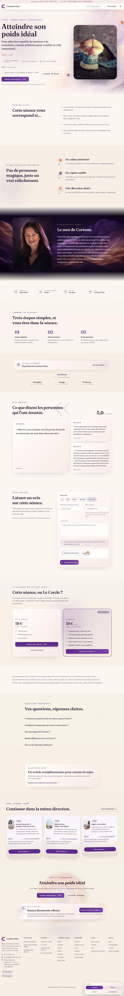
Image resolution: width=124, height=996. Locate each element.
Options (94, 991)
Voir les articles (98, 365)
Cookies (111, 948)
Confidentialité (113, 945)
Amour (60, 948)
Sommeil (60, 945)
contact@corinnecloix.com (12, 957)
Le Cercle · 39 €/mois (51, 74)
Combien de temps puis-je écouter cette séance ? (47, 725)
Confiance (61, 957)
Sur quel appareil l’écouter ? (37, 731)
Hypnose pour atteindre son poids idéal (42, 783)
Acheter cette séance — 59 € (15, 79)
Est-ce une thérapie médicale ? (38, 745)
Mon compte (112, 6)
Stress (60, 951)
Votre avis (64, 521)
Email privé (89, 504)
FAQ (92, 948)
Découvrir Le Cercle (86, 651)
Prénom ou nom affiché (69, 504)
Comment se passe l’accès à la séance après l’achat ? (48, 718)
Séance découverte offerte (30, 946)
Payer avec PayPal (36, 650)
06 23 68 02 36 (9, 954)
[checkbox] (20, 73)
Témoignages (78, 957)
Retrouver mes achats (98, 951)
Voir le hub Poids (107, 809)
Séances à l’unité (46, 942)
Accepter (94, 987)
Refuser (112, 987)
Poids (59, 942)
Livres (76, 948)
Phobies (60, 954)
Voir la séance (23, 851)
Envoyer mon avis (71, 562)
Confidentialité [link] (112, 991)
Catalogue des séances (28, 951)
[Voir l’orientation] (88, 6)
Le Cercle (44, 945)
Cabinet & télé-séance (45, 949)
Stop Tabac (61, 960)
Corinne (77, 942)
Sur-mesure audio (46, 953)
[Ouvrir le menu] (120, 6)
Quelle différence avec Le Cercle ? (40, 738)
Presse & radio (79, 954)
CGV (109, 942)
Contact (93, 945)
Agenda (77, 951)
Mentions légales (113, 951)
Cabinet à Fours (79, 945)
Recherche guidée (30, 942)
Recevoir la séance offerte (90, 910)
